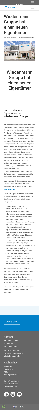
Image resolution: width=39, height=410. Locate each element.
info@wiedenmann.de (12, 356)
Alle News (12, 321)
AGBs (6, 372)
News (32, 37)
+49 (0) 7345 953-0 (14, 351)
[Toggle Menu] (32, 2)
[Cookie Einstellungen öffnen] (3, 407)
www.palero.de (9, 189)
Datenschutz (8, 369)
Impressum (8, 366)
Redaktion (9, 37)
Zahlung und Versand (11, 375)
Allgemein (26, 37)
